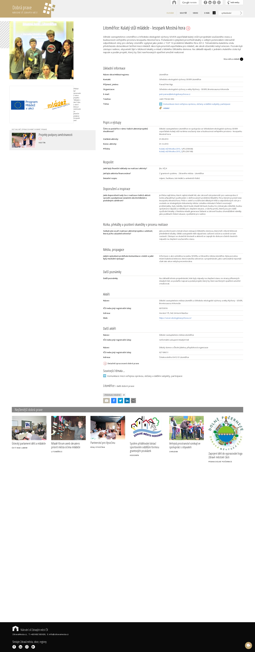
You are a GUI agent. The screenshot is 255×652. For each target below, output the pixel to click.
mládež (166, 108)
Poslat (106, 401)
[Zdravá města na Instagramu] (27, 647)
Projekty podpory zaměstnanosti (55, 134)
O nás (207, 13)
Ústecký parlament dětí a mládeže (29, 443)
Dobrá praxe (25, 9)
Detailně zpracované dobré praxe (123, 363)
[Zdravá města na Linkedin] (21, 647)
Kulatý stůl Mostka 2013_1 (170, 148)
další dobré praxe (125, 386)
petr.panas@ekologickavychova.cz (174, 94)
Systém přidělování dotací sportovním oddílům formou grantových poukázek (144, 447)
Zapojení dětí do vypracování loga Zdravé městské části (225, 455)
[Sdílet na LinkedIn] (126, 400)
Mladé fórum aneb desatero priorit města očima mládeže (65, 445)
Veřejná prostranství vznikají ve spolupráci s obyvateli (184, 445)
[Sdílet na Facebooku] (113, 400)
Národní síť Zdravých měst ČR (34, 630)
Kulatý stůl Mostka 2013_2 (170, 151)
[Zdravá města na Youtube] (33, 647)
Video (195, 13)
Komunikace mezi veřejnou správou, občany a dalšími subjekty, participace (196, 104)
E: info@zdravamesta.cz (58, 634)
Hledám (170, 13)
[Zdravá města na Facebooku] (14, 647)
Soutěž (183, 13)
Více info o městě (231, 59)
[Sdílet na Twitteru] (119, 400)
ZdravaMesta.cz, (19, 634)
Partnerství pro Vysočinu (102, 443)
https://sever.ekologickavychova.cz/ (175, 318)
